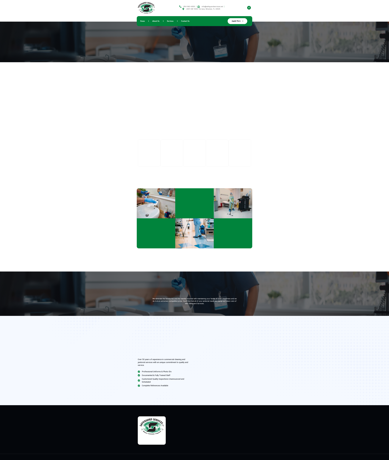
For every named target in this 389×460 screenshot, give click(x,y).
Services (170, 21)
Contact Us (185, 21)
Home (142, 21)
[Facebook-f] (249, 8)
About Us (155, 21)
